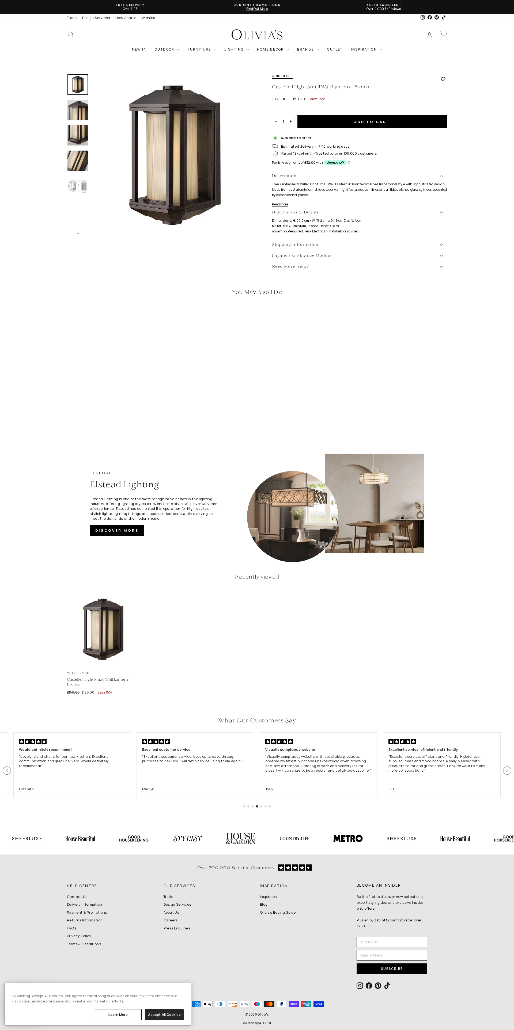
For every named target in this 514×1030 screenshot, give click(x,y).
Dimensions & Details (295, 212)
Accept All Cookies (164, 1014)
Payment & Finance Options (302, 256)
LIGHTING (234, 49)
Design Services (96, 17)
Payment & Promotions (87, 912)
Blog (263, 904)
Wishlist (149, 17)
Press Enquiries (177, 928)
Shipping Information (295, 245)
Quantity (282, 110)
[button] (7, 770)
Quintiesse (282, 76)
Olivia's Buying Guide (278, 912)
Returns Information (85, 920)
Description (284, 176)
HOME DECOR (271, 49)
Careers (171, 920)
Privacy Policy (79, 935)
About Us (171, 912)
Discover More (117, 530)
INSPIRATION (364, 49)
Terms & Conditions (84, 943)
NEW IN (139, 49)
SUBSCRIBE (392, 968)
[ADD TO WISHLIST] (443, 79)
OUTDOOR (165, 49)
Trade (72, 17)
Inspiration (269, 896)
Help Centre (126, 17)
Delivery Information (84, 904)
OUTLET (335, 49)
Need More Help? (290, 267)
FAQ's (72, 928)
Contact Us (77, 896)
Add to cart (372, 121)
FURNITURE (200, 49)
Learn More (118, 1014)
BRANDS (306, 49)
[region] (98, 1004)
